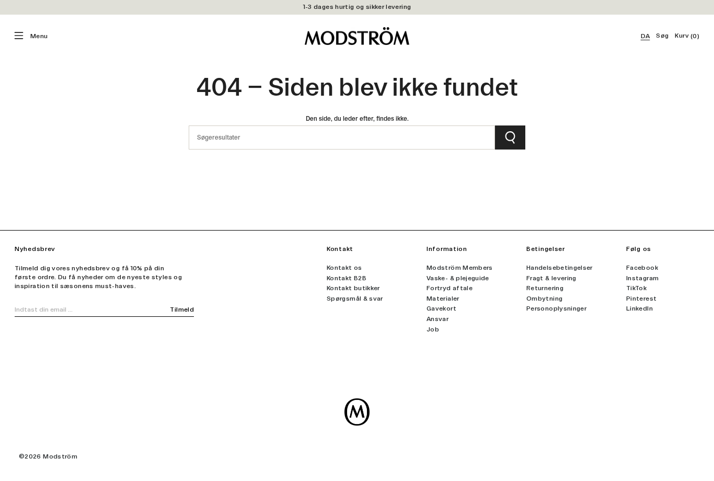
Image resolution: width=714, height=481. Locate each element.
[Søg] (510, 137)
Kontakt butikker (353, 288)
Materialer (443, 298)
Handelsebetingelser (559, 267)
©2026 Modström (48, 456)
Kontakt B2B (346, 278)
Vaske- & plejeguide (458, 278)
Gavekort (441, 308)
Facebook (642, 267)
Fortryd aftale (450, 288)
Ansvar (437, 319)
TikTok (636, 288)
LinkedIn (639, 308)
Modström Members (460, 267)
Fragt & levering (551, 278)
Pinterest (641, 298)
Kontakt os (344, 267)
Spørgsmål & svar (355, 298)
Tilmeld (182, 309)
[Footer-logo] (357, 412)
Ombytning (544, 298)
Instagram (642, 278)
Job (433, 329)
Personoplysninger (556, 308)
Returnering (544, 288)
